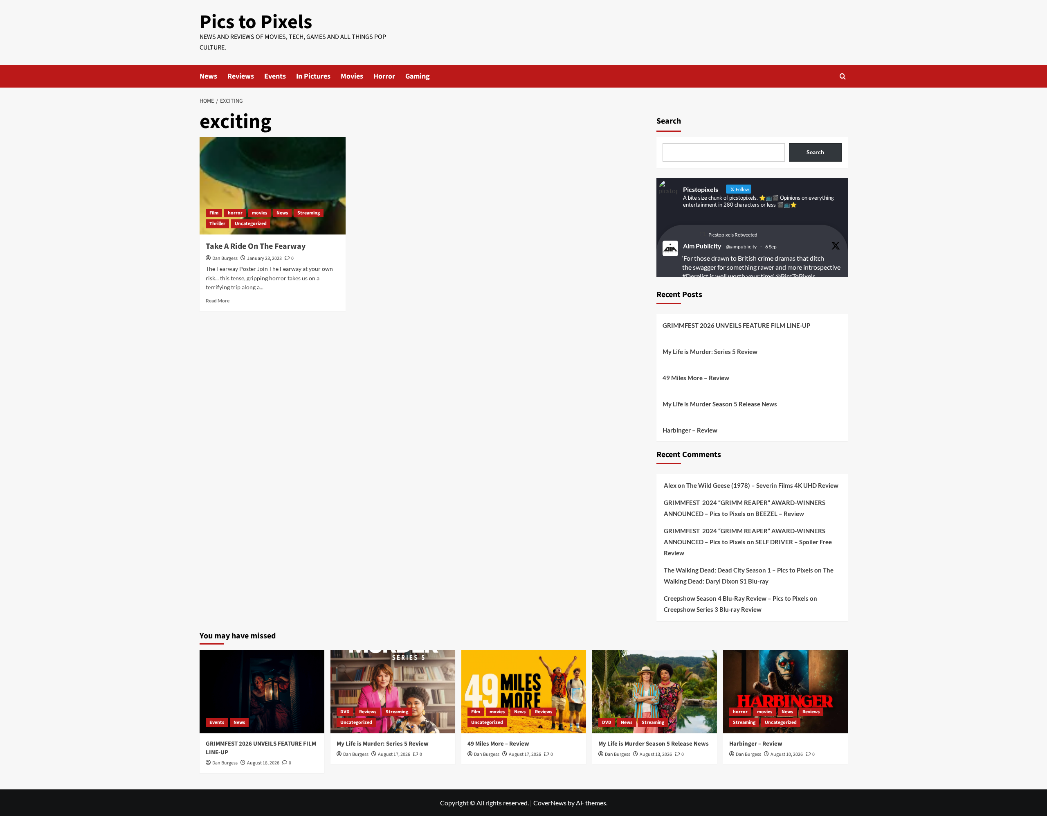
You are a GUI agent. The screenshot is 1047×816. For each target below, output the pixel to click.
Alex (670, 485)
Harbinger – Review (690, 430)
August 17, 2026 (394, 754)
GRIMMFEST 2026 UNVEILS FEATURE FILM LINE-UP (736, 325)
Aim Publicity (702, 246)
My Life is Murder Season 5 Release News (720, 404)
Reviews (240, 76)
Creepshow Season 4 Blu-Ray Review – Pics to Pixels (736, 598)
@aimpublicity (741, 246)
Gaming (417, 76)
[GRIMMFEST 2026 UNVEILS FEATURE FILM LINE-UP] (262, 691)
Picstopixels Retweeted (732, 235)
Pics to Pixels (256, 22)
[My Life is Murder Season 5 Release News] (654, 691)
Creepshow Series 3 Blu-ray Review (713, 609)
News (208, 76)
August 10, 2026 (787, 754)
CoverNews (549, 803)
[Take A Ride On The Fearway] (273, 185)
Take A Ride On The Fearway (256, 246)
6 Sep (771, 246)
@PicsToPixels (795, 276)
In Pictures (313, 76)
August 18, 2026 (263, 763)
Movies (352, 76)
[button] (843, 76)
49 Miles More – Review (696, 377)
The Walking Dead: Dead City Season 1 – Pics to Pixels (738, 570)
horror (235, 213)
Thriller (217, 223)
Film (213, 213)
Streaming (308, 213)
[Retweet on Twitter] (702, 234)
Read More (217, 301)
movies (259, 213)
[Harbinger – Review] (785, 691)
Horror (384, 76)
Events (275, 76)
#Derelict (695, 276)
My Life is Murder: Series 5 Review (710, 351)
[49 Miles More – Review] (523, 691)
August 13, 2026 (656, 754)
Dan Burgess (225, 258)
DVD (345, 711)
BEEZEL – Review (779, 513)
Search (668, 121)
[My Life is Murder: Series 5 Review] (392, 691)
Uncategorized (251, 223)
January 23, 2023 (264, 258)
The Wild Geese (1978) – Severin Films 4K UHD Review (762, 485)
